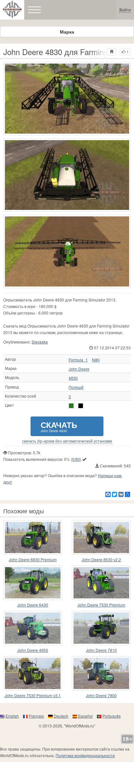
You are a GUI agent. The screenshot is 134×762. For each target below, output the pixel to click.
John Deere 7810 (101, 650)
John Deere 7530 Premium (101, 605)
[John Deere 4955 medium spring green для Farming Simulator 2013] (32, 628)
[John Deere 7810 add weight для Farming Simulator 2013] (101, 628)
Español (85, 716)
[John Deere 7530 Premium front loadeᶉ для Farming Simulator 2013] (101, 582)
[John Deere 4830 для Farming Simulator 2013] (67, 98)
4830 (73, 378)
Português (111, 716)
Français (36, 716)
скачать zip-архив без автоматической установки (67, 441)
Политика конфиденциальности (85, 755)
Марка (67, 31)
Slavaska (40, 341)
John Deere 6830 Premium (33, 559)
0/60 (76, 459)
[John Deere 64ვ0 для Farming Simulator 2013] (32, 582)
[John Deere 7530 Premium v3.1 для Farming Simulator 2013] (32, 673)
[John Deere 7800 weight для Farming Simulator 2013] (101, 673)
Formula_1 (78, 359)
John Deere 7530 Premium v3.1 (33, 695)
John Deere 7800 (101, 695)
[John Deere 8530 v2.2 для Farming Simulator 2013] (101, 537)
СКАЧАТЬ (59, 426)
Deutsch (61, 716)
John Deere (79, 369)
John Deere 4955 (32, 650)
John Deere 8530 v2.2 (101, 559)
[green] (71, 405)
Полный (76, 387)
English (12, 716)
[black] (80, 405)
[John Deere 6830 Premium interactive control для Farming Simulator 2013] (32, 537)
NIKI (96, 359)
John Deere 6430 (32, 605)
